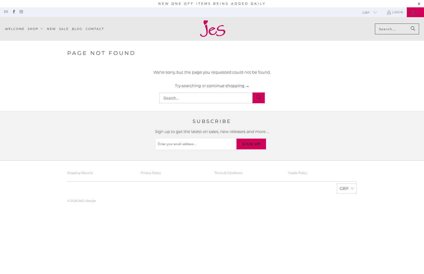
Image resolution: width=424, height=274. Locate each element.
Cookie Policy (297, 173)
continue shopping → (228, 85)
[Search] (413, 29)
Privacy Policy (151, 173)
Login (397, 12)
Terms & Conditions (228, 173)
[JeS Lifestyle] (212, 29)
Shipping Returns (80, 173)
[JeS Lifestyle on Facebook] (13, 12)
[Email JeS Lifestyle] (6, 12)
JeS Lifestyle (87, 201)
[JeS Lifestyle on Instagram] (21, 12)
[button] (36, 29)
